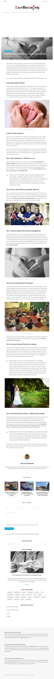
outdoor (39, 594)
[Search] (44, 1)
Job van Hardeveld (9, 56)
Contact (8, 613)
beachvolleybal (12, 662)
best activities (12, 637)
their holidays (16, 169)
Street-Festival (36, 596)
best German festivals (44, 648)
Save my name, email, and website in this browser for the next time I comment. (22, 524)
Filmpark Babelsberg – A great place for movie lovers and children (42, 494)
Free (42, 592)
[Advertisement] (27, 24)
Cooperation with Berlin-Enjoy (12, 610)
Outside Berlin (10, 596)
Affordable (10, 592)
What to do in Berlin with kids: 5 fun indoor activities (11, 494)
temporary (16, 599)
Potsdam (17, 596)
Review (30, 596)
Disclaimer (9, 616)
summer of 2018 (28, 88)
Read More (27, 584)
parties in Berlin (34, 646)
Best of (23, 592)
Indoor (23, 594)
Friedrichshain (10, 594)
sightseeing (22, 637)
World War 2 (28, 599)
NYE (35, 594)
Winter (22, 599)
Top (48, 676)
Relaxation (24, 596)
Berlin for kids (17, 592)
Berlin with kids (8, 51)
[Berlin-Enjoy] (27, 6)
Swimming (10, 599)
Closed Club (30, 592)
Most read (29, 594)
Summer (43, 596)
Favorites (37, 592)
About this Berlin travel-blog (12, 606)
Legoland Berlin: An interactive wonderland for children (27, 494)
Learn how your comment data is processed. (30, 534)
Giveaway (17, 594)
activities (8, 97)
